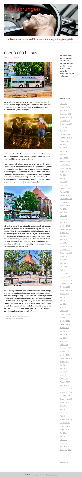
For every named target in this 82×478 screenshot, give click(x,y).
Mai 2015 (63, 440)
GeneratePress (52, 475)
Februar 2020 (65, 277)
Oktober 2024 (65, 134)
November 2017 (66, 352)
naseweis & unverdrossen (14, 318)
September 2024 (66, 138)
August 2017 (64, 362)
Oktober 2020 (65, 250)
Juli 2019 (63, 297)
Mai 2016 (63, 413)
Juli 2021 (63, 236)
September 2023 (66, 168)
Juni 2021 (63, 239)
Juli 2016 (63, 406)
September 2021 (66, 229)
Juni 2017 (63, 368)
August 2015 (64, 430)
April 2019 (63, 307)
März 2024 (64, 158)
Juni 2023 (63, 178)
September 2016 (66, 399)
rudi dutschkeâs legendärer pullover (17, 316)
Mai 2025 (63, 127)
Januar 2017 (64, 385)
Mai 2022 (63, 216)
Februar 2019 (65, 314)
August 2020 (64, 256)
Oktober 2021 (65, 226)
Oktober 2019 (65, 287)
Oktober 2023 (65, 165)
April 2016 (63, 416)
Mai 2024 (63, 151)
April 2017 (63, 375)
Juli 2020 (63, 260)
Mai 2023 (63, 182)
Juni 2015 (63, 436)
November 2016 (66, 392)
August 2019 (64, 294)
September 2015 (66, 426)
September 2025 (66, 124)
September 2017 (66, 358)
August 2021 (64, 233)
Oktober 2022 (65, 202)
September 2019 (66, 290)
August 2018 (64, 328)
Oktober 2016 (65, 396)
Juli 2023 (63, 175)
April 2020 (63, 270)
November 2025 (66, 117)
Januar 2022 (64, 223)
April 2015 (63, 443)
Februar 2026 (65, 107)
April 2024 (63, 155)
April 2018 (63, 341)
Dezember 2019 (66, 280)
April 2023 (63, 185)
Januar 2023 (64, 192)
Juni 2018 (63, 335)
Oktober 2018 (65, 321)
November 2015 (66, 419)
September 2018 (66, 324)
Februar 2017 (65, 382)
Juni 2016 (63, 409)
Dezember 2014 (66, 450)
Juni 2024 (63, 148)
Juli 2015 (63, 433)
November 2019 (66, 284)
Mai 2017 (63, 372)
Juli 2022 (63, 209)
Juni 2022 (63, 212)
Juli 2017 (63, 365)
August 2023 (64, 172)
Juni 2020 (63, 263)
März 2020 (64, 273)
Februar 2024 (65, 161)
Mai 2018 (63, 338)
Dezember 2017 (66, 348)
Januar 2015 (64, 447)
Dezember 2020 (66, 246)
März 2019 (64, 311)
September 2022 (66, 206)
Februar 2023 (65, 189)
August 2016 (64, 402)
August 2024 (64, 141)
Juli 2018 (63, 331)
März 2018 (64, 345)
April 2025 (63, 131)
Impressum (64, 462)
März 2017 (64, 379)
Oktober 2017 (65, 355)
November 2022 (66, 199)
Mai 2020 (63, 267)
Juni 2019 (63, 301)
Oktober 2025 (65, 121)
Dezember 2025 (66, 114)
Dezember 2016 (66, 389)
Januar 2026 (64, 111)
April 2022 (63, 219)
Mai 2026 (63, 104)
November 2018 (66, 318)
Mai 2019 (63, 304)
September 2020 (66, 253)
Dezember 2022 (66, 195)
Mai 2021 (63, 243)
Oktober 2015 (65, 423)
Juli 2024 (63, 144)
